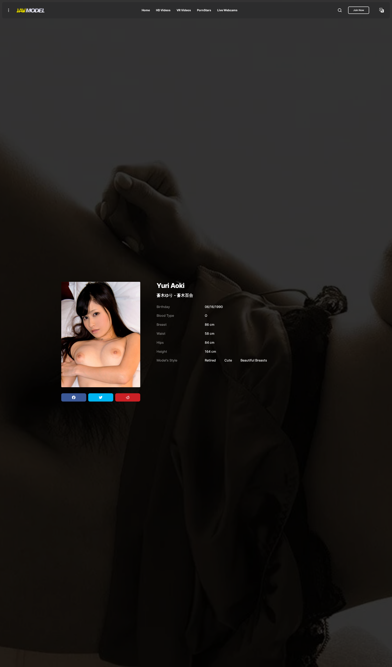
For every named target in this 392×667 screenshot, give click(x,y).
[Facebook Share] (73, 397)
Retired (210, 360)
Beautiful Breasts (254, 360)
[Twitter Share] (100, 397)
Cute (228, 360)
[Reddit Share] (127, 397)
